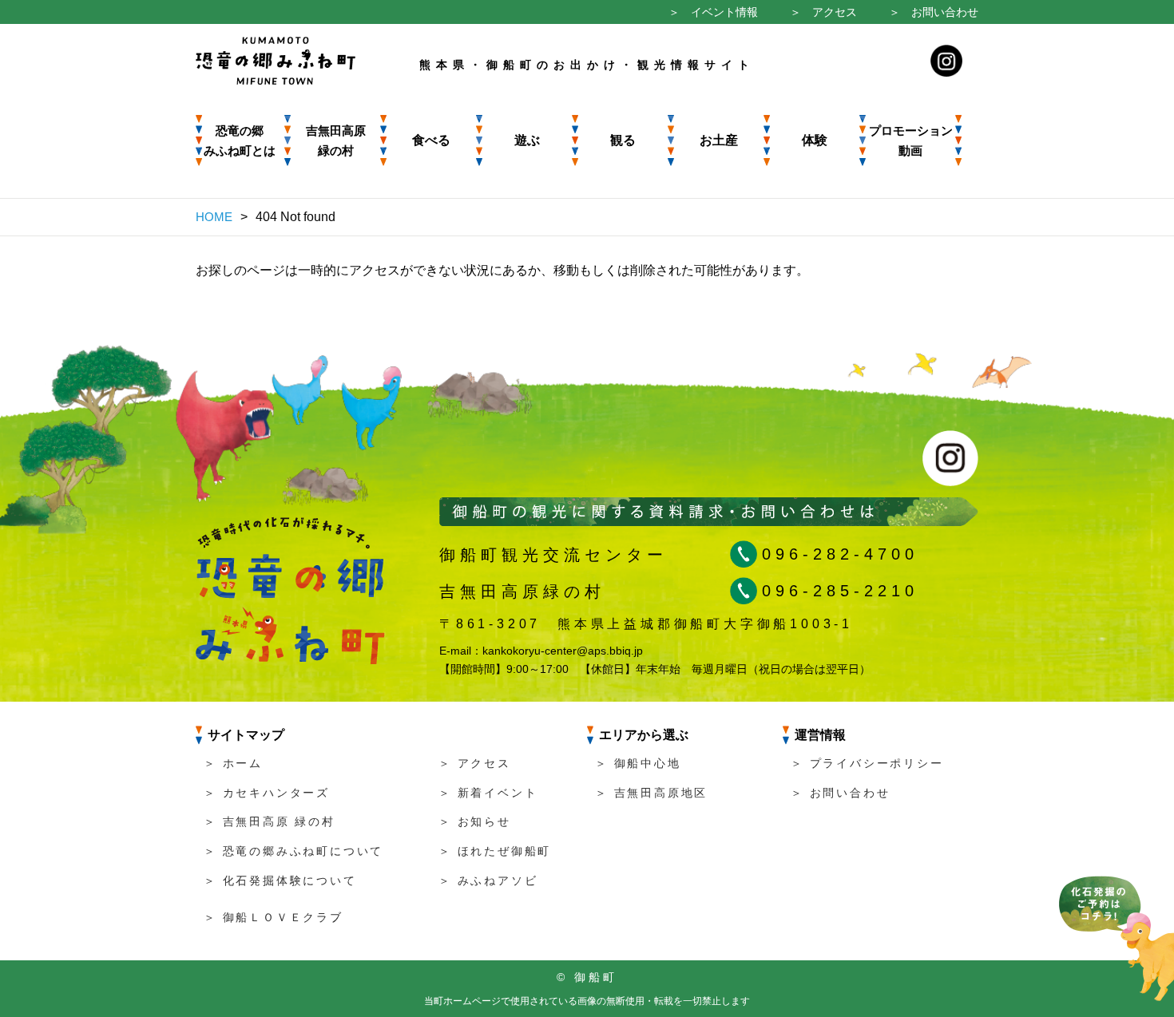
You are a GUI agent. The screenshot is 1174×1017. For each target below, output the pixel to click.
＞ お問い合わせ (933, 12)
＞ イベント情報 (713, 12)
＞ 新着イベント (487, 792)
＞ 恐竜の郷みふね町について (293, 851)
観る (623, 140)
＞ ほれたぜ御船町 (494, 851)
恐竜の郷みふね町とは (240, 140)
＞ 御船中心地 (638, 763)
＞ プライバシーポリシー (867, 763)
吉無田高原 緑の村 (336, 140)
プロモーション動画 (911, 140)
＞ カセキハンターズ (267, 792)
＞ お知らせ (474, 821)
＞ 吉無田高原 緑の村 (269, 821)
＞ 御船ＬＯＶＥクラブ (273, 917)
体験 (814, 140)
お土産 (719, 140)
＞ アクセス (823, 12)
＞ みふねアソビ (487, 880)
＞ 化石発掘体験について (280, 880)
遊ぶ (527, 140)
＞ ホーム (233, 763)
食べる (431, 140)
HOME (214, 217)
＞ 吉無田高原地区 (651, 792)
